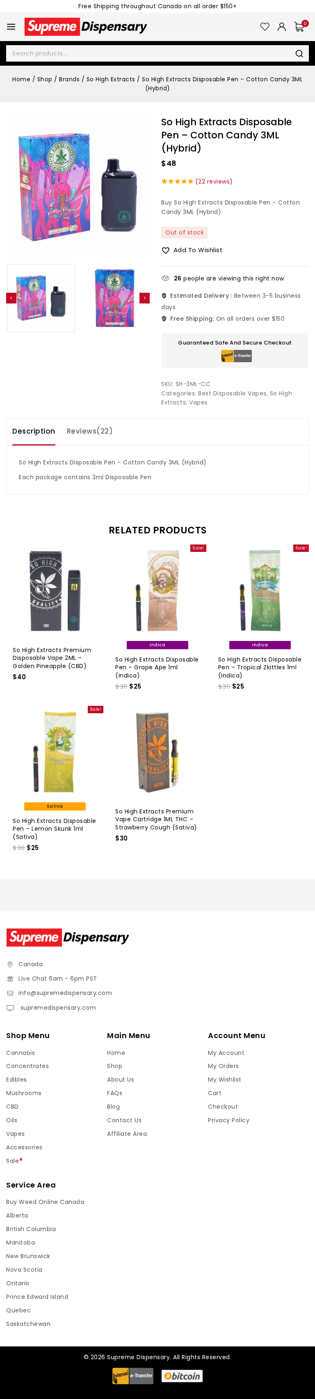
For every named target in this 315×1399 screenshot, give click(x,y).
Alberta (17, 1215)
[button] (41, 298)
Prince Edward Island (37, 1297)
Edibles (16, 1079)
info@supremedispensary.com (65, 993)
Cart (214, 1093)
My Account (226, 1053)
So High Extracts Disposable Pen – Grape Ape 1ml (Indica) (157, 667)
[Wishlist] (264, 26)
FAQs (114, 1093)
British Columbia (31, 1229)
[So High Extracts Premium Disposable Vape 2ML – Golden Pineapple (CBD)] (54, 590)
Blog (113, 1107)
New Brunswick (28, 1256)
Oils (11, 1120)
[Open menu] (11, 27)
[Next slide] (144, 298)
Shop (114, 1066)
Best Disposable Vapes (232, 393)
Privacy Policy (228, 1120)
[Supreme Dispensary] (85, 26)
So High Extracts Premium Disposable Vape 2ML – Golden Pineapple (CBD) (52, 658)
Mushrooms (24, 1093)
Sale (12, 1161)
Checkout (223, 1107)
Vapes (198, 402)
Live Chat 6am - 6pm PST (57, 978)
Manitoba (20, 1242)
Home (116, 1053)
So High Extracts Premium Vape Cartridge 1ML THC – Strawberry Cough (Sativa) (156, 819)
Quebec (18, 1310)
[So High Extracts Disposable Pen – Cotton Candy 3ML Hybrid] (78, 187)
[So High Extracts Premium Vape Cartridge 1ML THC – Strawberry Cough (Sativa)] (157, 752)
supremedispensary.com (57, 1008)
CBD (12, 1107)
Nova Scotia (24, 1270)
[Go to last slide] (11, 298)
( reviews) (214, 181)
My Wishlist (225, 1079)
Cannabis (20, 1053)
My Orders (223, 1066)
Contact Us (124, 1120)
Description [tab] (33, 431)
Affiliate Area (127, 1134)
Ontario (18, 1283)
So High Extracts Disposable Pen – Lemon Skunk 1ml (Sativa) (54, 829)
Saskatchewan (28, 1324)
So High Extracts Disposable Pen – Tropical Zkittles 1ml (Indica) (260, 667)
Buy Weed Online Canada (45, 1202)
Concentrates (27, 1066)
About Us (120, 1079)
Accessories (24, 1147)
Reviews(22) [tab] (90, 431)
